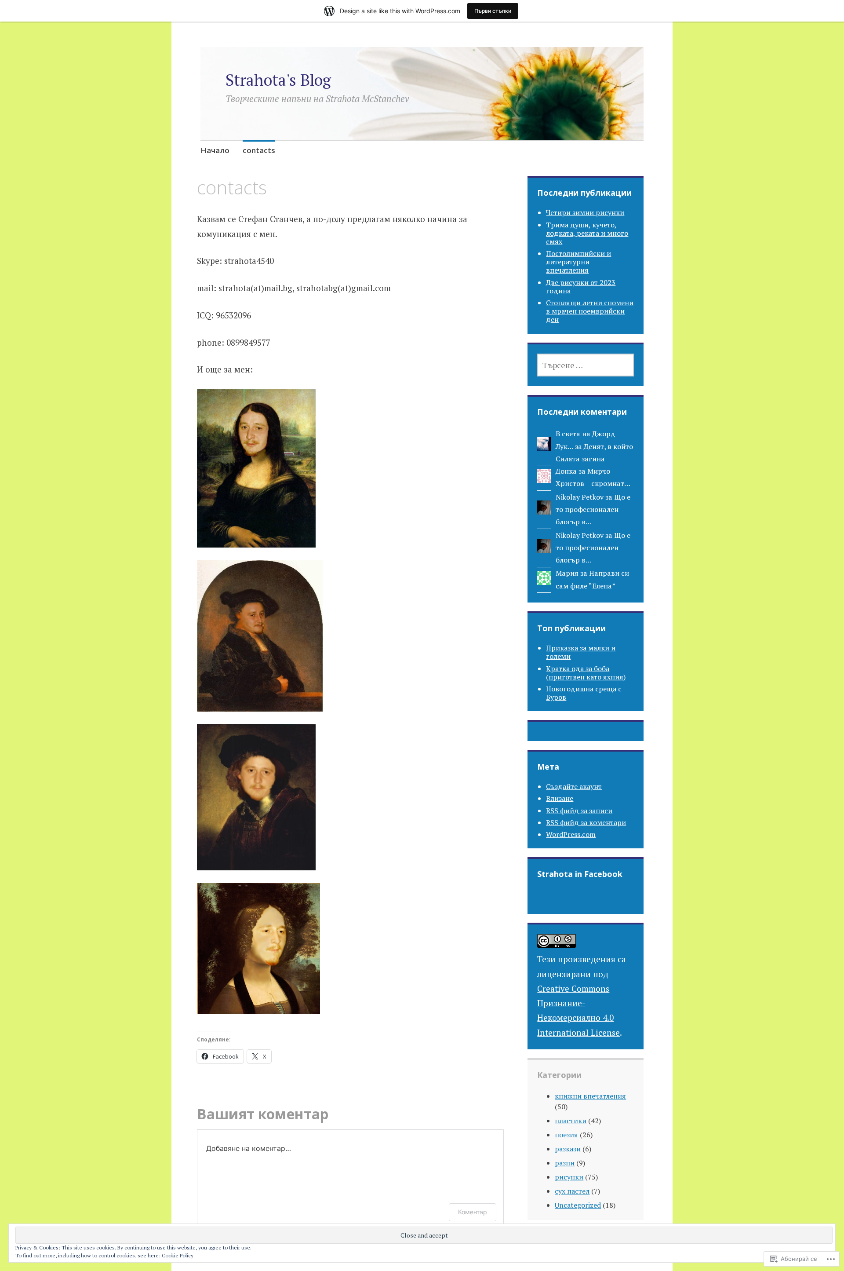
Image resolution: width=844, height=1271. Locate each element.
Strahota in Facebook (579, 874)
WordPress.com (571, 834)
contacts (259, 150)
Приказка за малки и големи (580, 652)
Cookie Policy (177, 1255)
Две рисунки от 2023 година (580, 287)
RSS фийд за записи (579, 810)
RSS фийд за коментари (586, 822)
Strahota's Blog (278, 79)
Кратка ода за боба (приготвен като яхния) (586, 673)
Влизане (559, 798)
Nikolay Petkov (580, 497)
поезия (566, 1135)
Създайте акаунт (574, 786)
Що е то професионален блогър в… (593, 509)
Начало (214, 150)
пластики (570, 1120)
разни (565, 1163)
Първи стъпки (492, 10)
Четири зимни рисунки (585, 212)
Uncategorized (578, 1205)
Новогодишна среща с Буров (584, 693)
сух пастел (572, 1191)
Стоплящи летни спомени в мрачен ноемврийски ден (589, 311)
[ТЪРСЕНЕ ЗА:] (585, 365)
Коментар (472, 1212)
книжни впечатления (590, 1096)
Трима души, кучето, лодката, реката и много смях (587, 233)
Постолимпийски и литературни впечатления (578, 261)
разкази (568, 1149)
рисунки (569, 1177)
